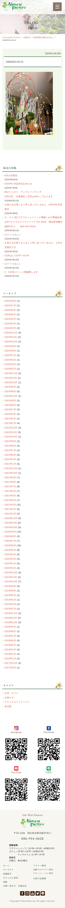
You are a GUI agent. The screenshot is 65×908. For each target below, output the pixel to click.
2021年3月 (10, 504)
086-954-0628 (32, 838)
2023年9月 (10, 400)
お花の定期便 (39, 879)
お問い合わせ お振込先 (15, 886)
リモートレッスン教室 (43, 873)
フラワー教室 (39, 866)
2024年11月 (11, 378)
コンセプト (8, 870)
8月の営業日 (11, 175)
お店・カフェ (11, 693)
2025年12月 (11, 332)
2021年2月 (10, 509)
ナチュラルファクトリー (14, 6)
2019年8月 (10, 590)
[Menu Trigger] (57, 6)
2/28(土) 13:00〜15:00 (17, 255)
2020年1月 (10, 568)
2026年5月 (10, 314)
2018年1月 (10, 658)
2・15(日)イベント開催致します (21, 272)
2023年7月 (10, 409)
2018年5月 (10, 645)
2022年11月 (11, 432)
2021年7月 (10, 486)
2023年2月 (10, 418)
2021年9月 (10, 477)
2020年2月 (10, 563)
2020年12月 (11, 518)
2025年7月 (10, 355)
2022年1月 (10, 464)
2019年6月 (10, 595)
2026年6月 (10, 310)
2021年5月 (10, 495)
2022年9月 (10, 441)
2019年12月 (11, 572)
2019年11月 (11, 577)
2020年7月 (10, 541)
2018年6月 (10, 640)
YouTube (32, 893)
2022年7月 (10, 450)
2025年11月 (11, 337)
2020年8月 (10, 536)
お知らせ (9, 697)
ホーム (6, 866)
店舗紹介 (7, 874)
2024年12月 (11, 373)
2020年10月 (11, 527)
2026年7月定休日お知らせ (18, 183)
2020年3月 (10, 559)
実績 (5, 882)
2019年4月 (10, 604)
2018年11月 (11, 618)
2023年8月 (10, 405)
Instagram (27, 893)
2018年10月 (11, 622)
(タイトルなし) (12, 234)
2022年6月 (10, 455)
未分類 (8, 706)
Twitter (37, 893)
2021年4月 (10, 500)
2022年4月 (10, 459)
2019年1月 (10, 608)
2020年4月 (10, 554)
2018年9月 (10, 626)
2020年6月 (10, 545)
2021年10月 (11, 473)
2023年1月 (10, 423)
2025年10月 (11, 341)
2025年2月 (10, 369)
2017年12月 (11, 663)
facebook (22, 893)
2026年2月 (10, 328)
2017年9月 (10, 667)
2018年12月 (11, 613)
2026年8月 (10, 301)
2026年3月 (10, 323)
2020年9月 (10, 531)
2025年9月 (10, 346)
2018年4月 (10, 649)
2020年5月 (10, 550)
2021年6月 (10, 491)
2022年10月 (11, 436)
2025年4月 (10, 364)
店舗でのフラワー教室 (43, 869)
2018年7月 (10, 636)
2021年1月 (10, 513)
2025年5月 (10, 360)
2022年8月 (10, 445)
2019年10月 (11, 581)
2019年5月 (10, 599)
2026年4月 (10, 319)
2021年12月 (11, 468)
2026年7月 (10, 305)
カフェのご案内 (10, 878)
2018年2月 (10, 654)
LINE (43, 893)
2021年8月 (10, 482)
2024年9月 (10, 387)
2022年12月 (11, 427)
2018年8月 (10, 631)
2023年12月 (11, 396)
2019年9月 (10, 586)
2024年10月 (11, 382)
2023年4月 (10, 414)
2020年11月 (11, 522)
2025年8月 (10, 350)
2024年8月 (10, 391)
